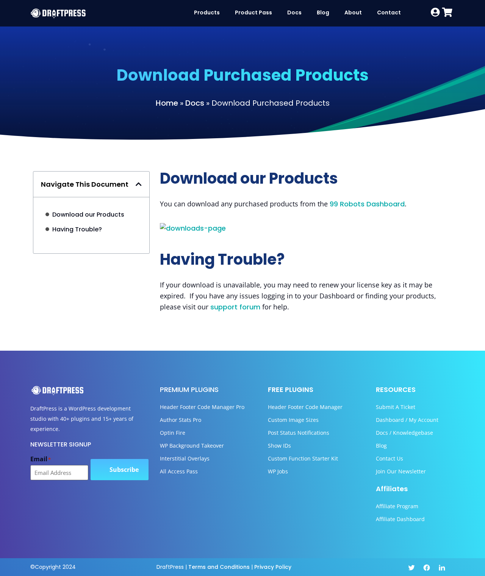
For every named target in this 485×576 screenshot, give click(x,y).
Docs (294, 12)
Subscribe (124, 469)
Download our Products (88, 214)
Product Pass (253, 12)
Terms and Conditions (219, 567)
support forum (235, 307)
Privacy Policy (272, 567)
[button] (139, 184)
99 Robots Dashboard (367, 204)
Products (207, 12)
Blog (323, 12)
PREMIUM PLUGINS (189, 389)
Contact (389, 12)
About (353, 12)
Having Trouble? (77, 229)
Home (167, 103)
